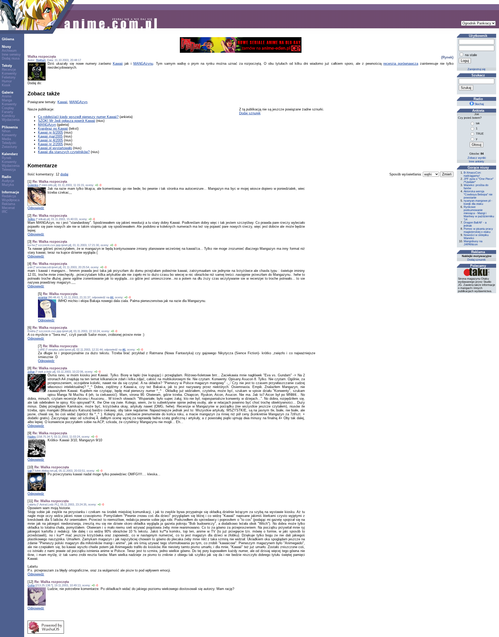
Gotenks (33, 185)
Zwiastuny (9, 147)
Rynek (6, 158)
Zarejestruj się (476, 69)
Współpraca (10, 200)
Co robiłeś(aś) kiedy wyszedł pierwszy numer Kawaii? (78, 117)
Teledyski (9, 143)
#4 (111, 297)
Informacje (10, 192)
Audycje (8, 181)
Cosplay (8, 108)
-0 (100, 185)
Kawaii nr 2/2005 (50, 144)
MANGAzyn (78, 102)
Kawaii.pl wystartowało (55, 148)
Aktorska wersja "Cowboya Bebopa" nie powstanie (478, 194)
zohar (31, 371)
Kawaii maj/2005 (50, 136)
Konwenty (9, 73)
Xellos (31, 219)
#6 (124, 349)
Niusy (6, 47)
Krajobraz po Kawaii (53, 128)
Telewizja (9, 170)
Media (6, 139)
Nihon (6, 131)
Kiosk (6, 85)
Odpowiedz (36, 208)
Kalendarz (10, 154)
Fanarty (7, 112)
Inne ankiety (476, 161)
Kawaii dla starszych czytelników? (64, 152)
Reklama (8, 204)
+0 (96, 185)
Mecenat (8, 208)
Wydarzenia (10, 120)
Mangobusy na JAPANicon (473, 243)
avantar (43, 297)
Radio (6, 177)
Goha (31, 585)
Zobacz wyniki (477, 157)
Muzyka (8, 185)
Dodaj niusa (10, 58)
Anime (6, 96)
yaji (30, 470)
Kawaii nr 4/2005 (50, 140)
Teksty (7, 66)
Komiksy (8, 116)
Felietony (9, 77)
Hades (32, 436)
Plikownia (10, 127)
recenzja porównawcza (400, 63)
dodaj (64, 174)
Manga (7, 100)
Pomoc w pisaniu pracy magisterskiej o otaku (478, 230)
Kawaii (118, 63)
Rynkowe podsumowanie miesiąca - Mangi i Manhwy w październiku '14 (479, 213)
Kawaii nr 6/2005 (50, 132)
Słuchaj (479, 104)
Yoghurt (40, 60)
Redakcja (9, 196)
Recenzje (9, 69)
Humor (7, 81)
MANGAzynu (143, 63)
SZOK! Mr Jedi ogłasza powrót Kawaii (66, 121)
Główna (8, 39)
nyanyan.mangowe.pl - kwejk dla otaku (478, 202)
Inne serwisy (11, 54)
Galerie (7, 92)
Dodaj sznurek (250, 113)
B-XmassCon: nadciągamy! (472, 174)
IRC (5, 212)
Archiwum (9, 50)
